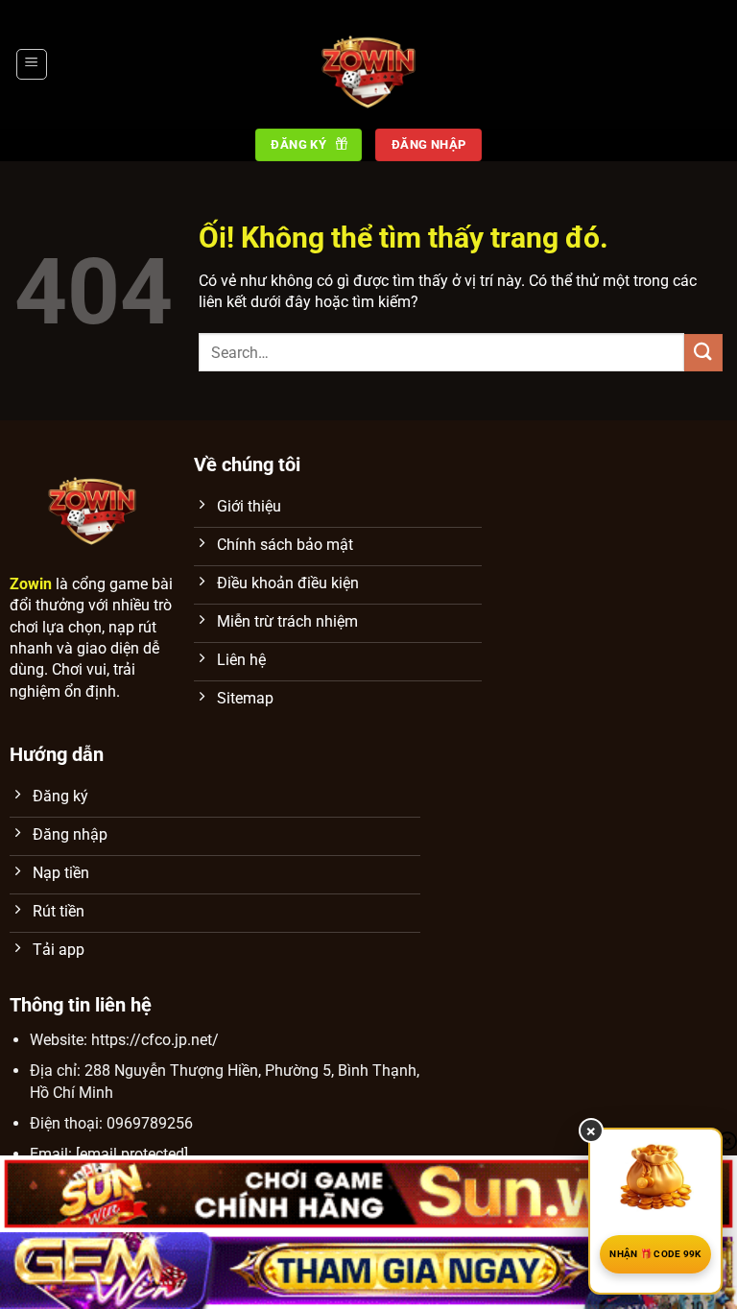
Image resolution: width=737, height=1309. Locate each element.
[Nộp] (703, 352)
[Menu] (31, 64)
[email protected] (132, 1154)
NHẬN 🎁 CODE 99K (655, 1254)
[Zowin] (368, 64)
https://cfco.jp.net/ (155, 1040)
